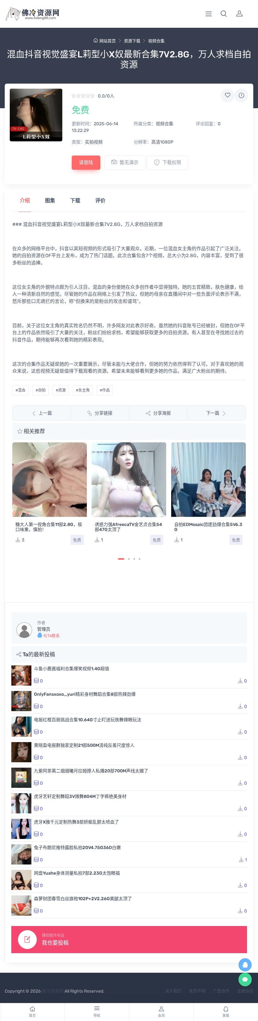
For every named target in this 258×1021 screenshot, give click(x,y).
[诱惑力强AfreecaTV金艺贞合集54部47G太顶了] (129, 479)
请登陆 (86, 162)
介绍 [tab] (25, 201)
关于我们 (173, 991)
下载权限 (171, 162)
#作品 (105, 390)
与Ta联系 (51, 635)
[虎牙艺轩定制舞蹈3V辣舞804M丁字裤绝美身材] (21, 803)
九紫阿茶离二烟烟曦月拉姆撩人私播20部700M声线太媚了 (91, 771)
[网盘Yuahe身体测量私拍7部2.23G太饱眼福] (21, 880)
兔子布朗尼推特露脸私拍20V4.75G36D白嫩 (77, 847)
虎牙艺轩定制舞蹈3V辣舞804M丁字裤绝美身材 (80, 796)
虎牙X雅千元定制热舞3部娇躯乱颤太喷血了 (76, 822)
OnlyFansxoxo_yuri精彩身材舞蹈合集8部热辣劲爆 (85, 694)
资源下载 (132, 40)
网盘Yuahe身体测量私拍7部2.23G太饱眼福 (77, 873)
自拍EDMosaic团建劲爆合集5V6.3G (208, 527)
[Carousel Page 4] (139, 559)
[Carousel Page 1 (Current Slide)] (121, 559)
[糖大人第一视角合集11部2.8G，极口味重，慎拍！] (49, 479)
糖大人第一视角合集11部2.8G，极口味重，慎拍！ (48, 527)
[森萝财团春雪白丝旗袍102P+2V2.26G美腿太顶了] (21, 905)
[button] (223, 14)
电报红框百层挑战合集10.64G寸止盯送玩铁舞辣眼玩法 (87, 720)
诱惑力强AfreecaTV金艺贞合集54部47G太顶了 (128, 527)
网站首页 (107, 40)
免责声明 (197, 991)
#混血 (20, 390)
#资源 (61, 390)
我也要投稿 (55, 943)
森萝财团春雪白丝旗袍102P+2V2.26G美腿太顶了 (83, 898)
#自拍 (41, 390)
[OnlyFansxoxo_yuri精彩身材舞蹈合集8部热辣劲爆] (21, 701)
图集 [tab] (50, 201)
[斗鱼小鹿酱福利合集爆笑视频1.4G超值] (21, 675)
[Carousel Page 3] (134, 559)
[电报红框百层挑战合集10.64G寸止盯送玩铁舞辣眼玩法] (21, 727)
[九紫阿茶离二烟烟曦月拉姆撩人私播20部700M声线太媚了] (21, 778)
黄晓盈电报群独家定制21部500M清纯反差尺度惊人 (84, 745)
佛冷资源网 (53, 991)
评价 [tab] (100, 201)
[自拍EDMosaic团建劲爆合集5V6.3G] (208, 479)
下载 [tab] (75, 201)
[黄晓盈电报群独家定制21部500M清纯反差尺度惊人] (21, 752)
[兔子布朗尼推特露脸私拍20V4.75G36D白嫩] (21, 854)
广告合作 (221, 991)
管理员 (43, 629)
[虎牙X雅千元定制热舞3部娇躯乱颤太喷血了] (21, 829)
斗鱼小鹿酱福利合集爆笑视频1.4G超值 (71, 668)
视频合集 (156, 40)
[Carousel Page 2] (129, 559)
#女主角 (83, 390)
